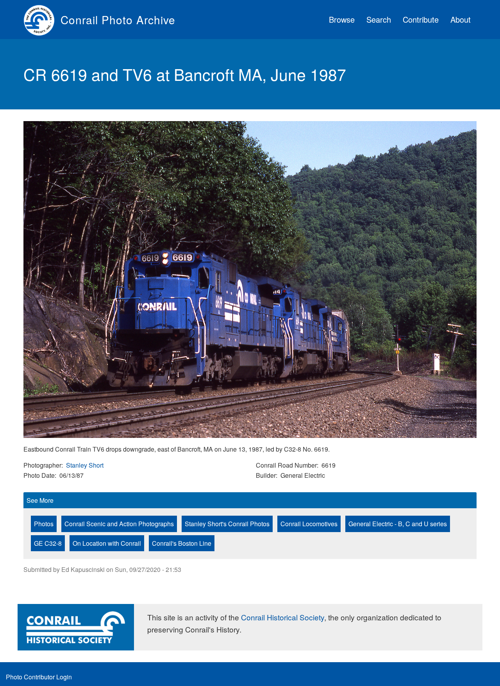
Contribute (421, 19)
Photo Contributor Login (39, 676)
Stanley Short (85, 465)
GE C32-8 (48, 543)
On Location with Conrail (107, 543)
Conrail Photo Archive (118, 19)
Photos (44, 523)
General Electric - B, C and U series (397, 523)
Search (378, 19)
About (460, 19)
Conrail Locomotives (309, 523)
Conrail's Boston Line (181, 543)
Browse (342, 19)
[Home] (42, 19)
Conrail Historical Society (282, 617)
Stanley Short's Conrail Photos (227, 523)
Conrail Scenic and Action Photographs (119, 523)
